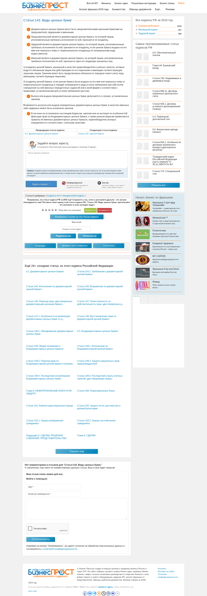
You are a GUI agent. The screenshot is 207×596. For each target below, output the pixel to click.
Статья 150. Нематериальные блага (96, 391)
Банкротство (118, 9)
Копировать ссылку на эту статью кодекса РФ (77, 217)
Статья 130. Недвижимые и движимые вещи (167, 79)
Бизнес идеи (121, 3)
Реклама (170, 9)
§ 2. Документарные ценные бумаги (45, 271)
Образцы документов (140, 9)
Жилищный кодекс (148, 29)
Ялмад (156, 282)
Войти (180, 3)
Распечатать (109, 245)
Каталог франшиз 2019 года (94, 9)
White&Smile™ (160, 218)
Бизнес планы (167, 3)
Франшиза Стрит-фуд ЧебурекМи (164, 203)
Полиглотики (159, 230)
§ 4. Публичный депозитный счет (161, 117)
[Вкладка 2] (144, 300)
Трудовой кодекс (147, 33)
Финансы (106, 3)
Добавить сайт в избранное (74, 245)
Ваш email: (77, 222)
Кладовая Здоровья (163, 243)
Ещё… (158, 9)
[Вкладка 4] (152, 300)
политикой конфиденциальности (60, 549)
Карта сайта (32, 591)
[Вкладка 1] (136, 300)
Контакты (162, 568)
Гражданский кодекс (148, 26)
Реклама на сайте (166, 571)
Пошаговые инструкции (143, 3)
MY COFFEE (159, 256)
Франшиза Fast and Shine (166, 269)
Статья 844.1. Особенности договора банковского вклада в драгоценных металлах (167, 146)
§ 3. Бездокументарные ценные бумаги (97, 331)
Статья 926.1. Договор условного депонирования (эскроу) (166, 106)
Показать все (158, 185)
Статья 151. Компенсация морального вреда (49, 405)
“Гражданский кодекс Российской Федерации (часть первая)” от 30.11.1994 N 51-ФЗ (165, 161)
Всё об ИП (92, 3)
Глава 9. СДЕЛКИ (86, 435)
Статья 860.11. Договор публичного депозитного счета (165, 93)
